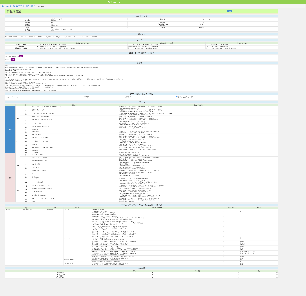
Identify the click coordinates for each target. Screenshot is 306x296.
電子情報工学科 (31, 6)
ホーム (5, 6)
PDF (229, 11)
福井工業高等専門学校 (17, 6)
